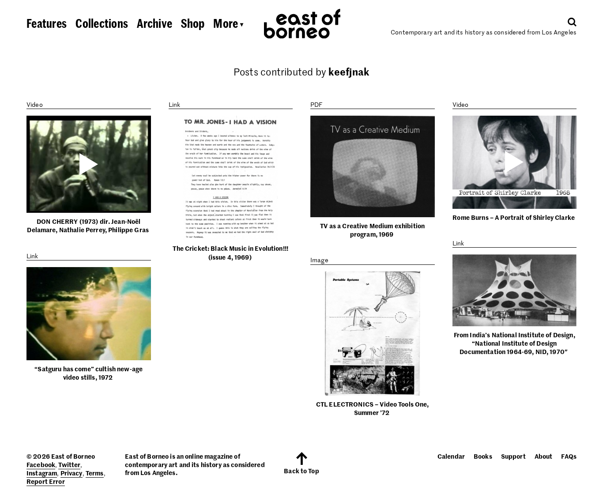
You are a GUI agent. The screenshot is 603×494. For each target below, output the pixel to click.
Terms (95, 472)
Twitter (69, 464)
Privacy (71, 472)
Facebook (40, 464)
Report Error (45, 481)
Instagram (41, 472)
